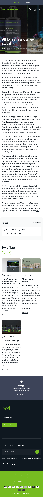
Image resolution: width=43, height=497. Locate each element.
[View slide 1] (18, 394)
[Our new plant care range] (11, 327)
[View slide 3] (23, 394)
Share (6, 222)
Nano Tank (32, 130)
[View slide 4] (25, 394)
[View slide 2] (20, 394)
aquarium (13, 124)
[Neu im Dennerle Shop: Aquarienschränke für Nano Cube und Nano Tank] (11, 265)
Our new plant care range (12, 233)
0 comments (38, 222)
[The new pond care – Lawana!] (31, 265)
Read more (5, 315)
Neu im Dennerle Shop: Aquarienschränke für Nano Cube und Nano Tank (11, 281)
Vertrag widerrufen (9, 425)
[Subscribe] (37, 452)
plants (37, 211)
